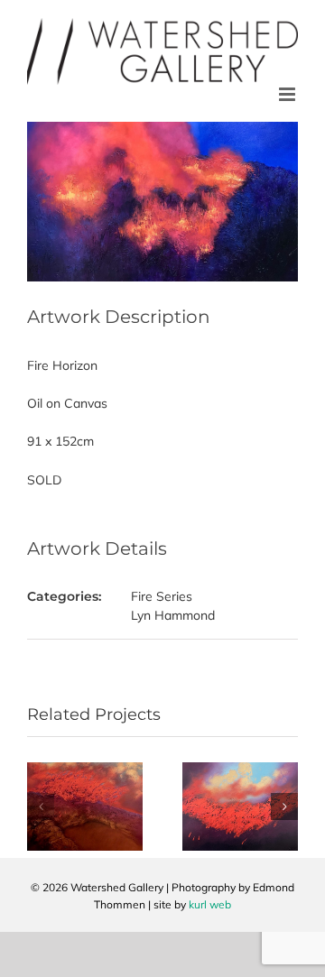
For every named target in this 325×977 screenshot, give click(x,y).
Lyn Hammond (173, 615)
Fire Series (161, 596)
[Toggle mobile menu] (288, 94)
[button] (40, 806)
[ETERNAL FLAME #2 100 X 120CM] (240, 770)
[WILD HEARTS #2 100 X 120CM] (85, 770)
